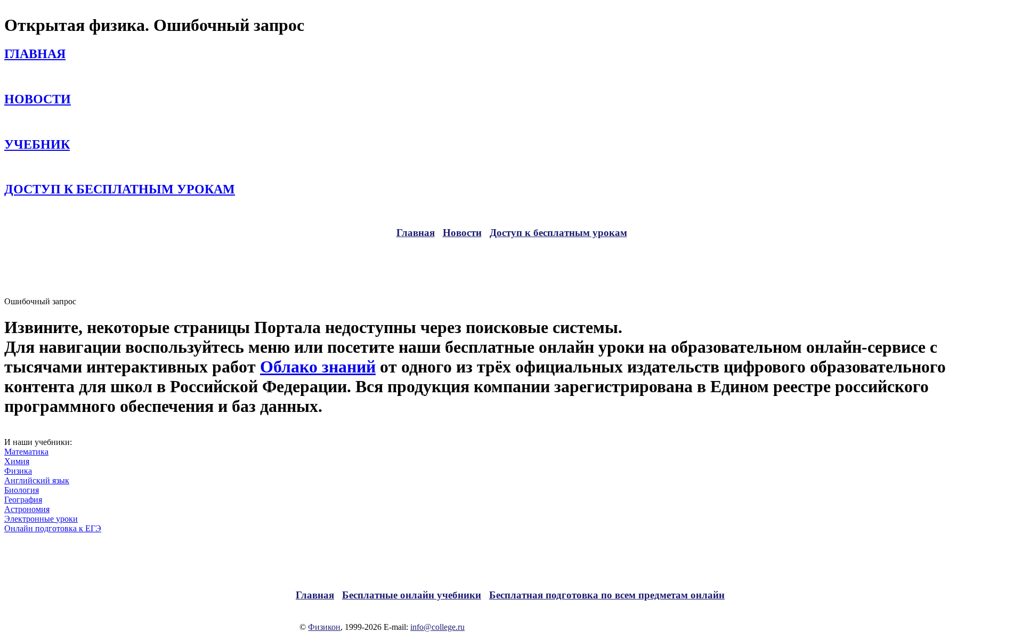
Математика (26, 451)
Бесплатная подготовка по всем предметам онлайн (607, 595)
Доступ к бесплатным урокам (558, 232)
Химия (16, 461)
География (23, 499)
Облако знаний (318, 366)
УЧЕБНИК (37, 144)
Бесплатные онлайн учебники (411, 595)
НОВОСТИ (37, 99)
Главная (415, 232)
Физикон (324, 626)
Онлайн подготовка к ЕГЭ (52, 528)
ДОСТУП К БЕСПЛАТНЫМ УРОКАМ (119, 189)
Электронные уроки (41, 518)
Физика (18, 470)
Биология (21, 490)
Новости (462, 232)
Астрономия (27, 509)
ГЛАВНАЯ (35, 54)
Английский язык (36, 480)
